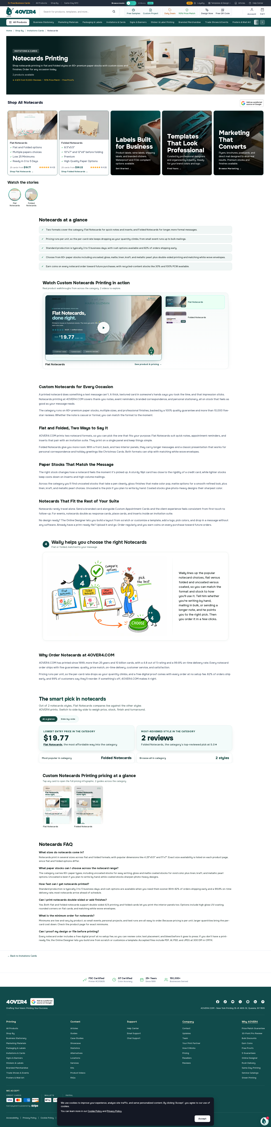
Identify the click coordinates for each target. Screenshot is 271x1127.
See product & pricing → (148, 364)
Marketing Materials (68, 22)
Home (9, 30)
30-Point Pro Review (252, 1033)
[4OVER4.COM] (21, 11)
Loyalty (196, 3)
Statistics (75, 1048)
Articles (241, 3)
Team (185, 1038)
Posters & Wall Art (242, 22)
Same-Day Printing (251, 1068)
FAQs (72, 1077)
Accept (202, 1118)
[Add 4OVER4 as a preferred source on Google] (251, 103)
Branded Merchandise (190, 22)
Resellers (186, 1058)
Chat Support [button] (133, 1038)
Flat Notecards (52, 744)
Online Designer (250, 1058)
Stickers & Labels (14, 1063)
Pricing (185, 1053)
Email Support (134, 1033)
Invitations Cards (35, 30)
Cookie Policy (47, 1118)
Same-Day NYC (71, 3)
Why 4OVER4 (250, 1021)
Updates (186, 1033)
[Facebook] (218, 1002)
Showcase (75, 1043)
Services (74, 1063)
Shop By (54, 3)
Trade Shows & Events (216, 22)
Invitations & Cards (115, 22)
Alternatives (76, 1053)
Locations (75, 1058)
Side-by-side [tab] (68, 719)
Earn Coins (247, 1043)
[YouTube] (233, 1002)
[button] (264, 1121)
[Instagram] (248, 1002)
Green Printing (249, 1077)
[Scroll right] (262, 22)
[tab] (131, 3)
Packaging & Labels (92, 22)
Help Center (258, 3)
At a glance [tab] (49, 719)
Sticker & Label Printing (162, 22)
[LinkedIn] (255, 1002)
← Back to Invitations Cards (22, 955)
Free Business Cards (20, 3)
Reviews (186, 1063)
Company (188, 1021)
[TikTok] (225, 1002)
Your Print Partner (191, 1043)
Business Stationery (43, 22)
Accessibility (12, 1118)
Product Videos (77, 1073)
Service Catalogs (250, 1073)
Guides (73, 1033)
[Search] (114, 12)
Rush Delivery (248, 1063)
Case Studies (76, 1038)
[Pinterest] (263, 1002)
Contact (186, 1028)
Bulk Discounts (249, 1038)
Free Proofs (247, 1048)
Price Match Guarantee (253, 1028)
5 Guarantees (248, 1053)
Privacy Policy (29, 1118)
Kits (72, 1068)
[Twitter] (240, 1002)
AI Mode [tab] (142, 3)
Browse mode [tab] (118, 3)
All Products (41, 3)
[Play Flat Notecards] (103, 328)
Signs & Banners (138, 22)
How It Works (188, 1048)
